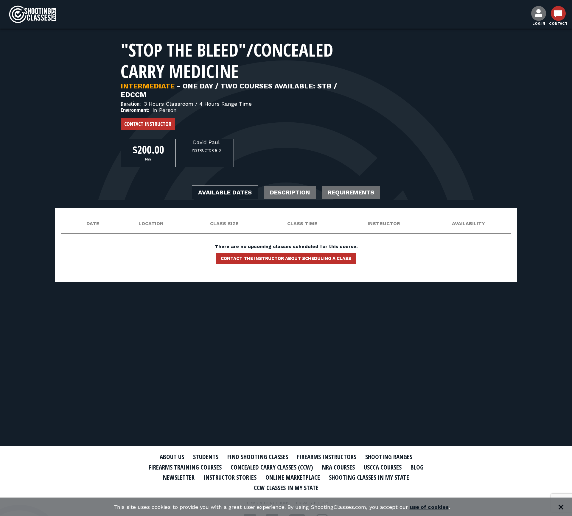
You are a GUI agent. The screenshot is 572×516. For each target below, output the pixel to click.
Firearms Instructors (326, 457)
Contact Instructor (147, 123)
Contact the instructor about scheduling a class (286, 258)
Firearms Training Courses (185, 467)
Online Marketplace (292, 477)
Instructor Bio (206, 150)
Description (290, 192)
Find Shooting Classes (257, 457)
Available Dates (225, 192)
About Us (172, 457)
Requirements (351, 192)
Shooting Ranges (388, 457)
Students (205, 457)
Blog (417, 467)
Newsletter (179, 477)
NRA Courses (338, 467)
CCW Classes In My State (286, 488)
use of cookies (429, 507)
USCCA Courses (383, 467)
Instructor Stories (230, 477)
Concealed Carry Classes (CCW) (272, 467)
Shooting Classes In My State (369, 477)
